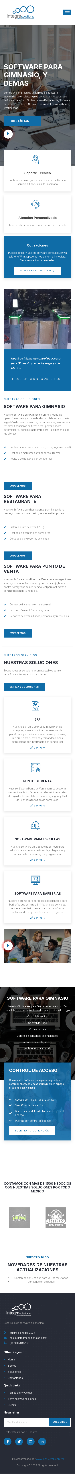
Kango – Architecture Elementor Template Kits (43, 1478)
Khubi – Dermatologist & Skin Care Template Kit (25, 1478)
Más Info (35, 748)
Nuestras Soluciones (36, 270)
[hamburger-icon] (67, 12)
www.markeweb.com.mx (50, 1459)
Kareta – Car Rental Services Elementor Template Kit (62, 1478)
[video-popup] (8, 134)
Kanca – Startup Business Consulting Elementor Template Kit (52, 1478)
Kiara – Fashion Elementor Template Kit (39, 1478)
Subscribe (60, 1422)
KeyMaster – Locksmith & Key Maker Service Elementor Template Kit (15, 1478)
